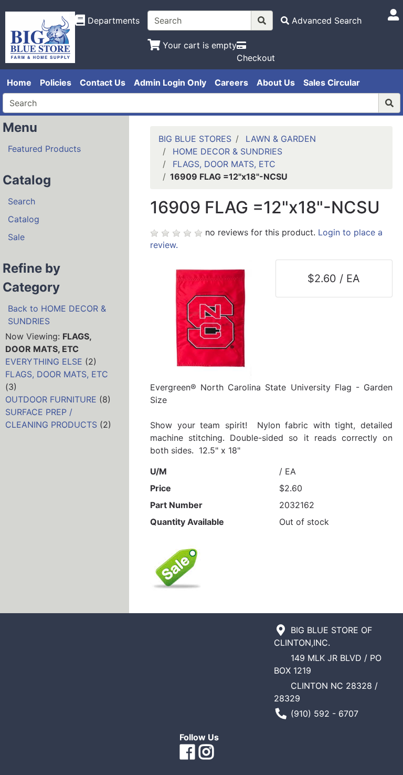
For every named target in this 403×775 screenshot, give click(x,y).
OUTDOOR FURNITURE (51, 399)
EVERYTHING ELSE (43, 361)
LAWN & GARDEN (281, 138)
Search (21, 201)
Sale (16, 237)
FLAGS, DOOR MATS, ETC (56, 374)
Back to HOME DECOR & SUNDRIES (57, 314)
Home (19, 82)
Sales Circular (331, 82)
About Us (276, 82)
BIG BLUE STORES (194, 138)
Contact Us (102, 82)
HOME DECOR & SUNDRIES (227, 151)
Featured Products (44, 148)
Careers (231, 82)
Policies (55, 82)
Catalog (23, 219)
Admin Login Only (170, 82)
